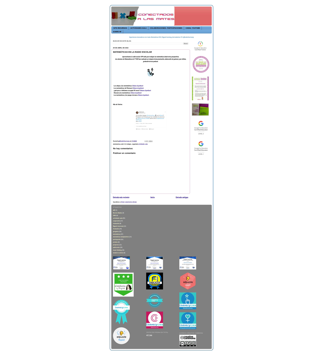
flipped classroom (118, 226)
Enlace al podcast (137, 86)
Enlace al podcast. (138, 88)
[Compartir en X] (148, 141)
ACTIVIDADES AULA (138, 28)
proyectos (116, 245)
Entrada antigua (182, 197)
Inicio (152, 197)
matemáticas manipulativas (121, 237)
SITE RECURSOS (120, 28)
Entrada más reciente (121, 197)
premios (115, 242)
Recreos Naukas (117, 213)
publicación (116, 247)
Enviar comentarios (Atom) (129, 202)
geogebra (116, 231)
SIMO (114, 215)
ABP (114, 210)
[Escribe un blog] (147, 141)
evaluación (116, 223)
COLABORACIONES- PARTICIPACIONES (166, 28)
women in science (118, 253)
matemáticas (116, 234)
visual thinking (117, 250)
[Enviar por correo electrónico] (145, 141)
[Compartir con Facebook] (150, 141)
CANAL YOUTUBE (193, 28)
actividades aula (143, 144)
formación (116, 229)
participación (117, 239)
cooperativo (116, 221)
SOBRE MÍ (117, 32)
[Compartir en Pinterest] (152, 141)
